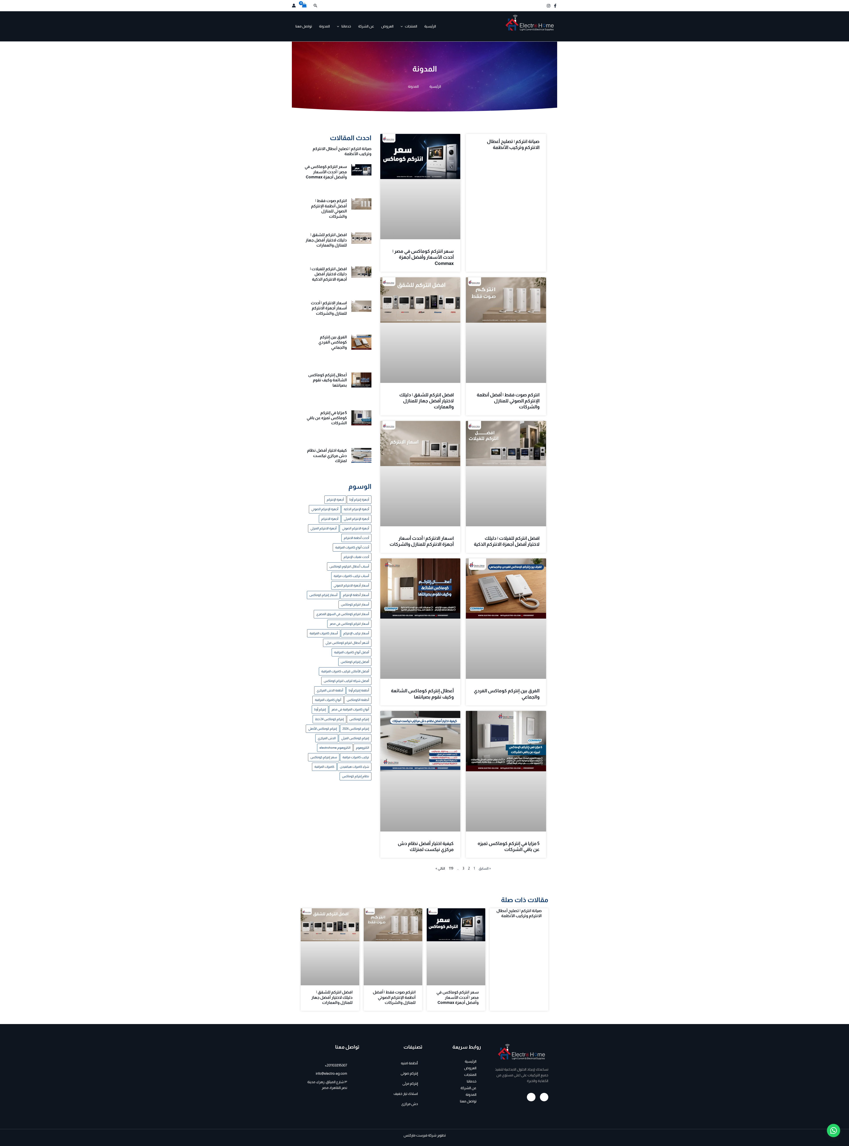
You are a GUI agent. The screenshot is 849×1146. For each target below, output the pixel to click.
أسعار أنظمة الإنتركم (356, 595)
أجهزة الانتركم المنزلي (323, 528)
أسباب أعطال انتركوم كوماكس (349, 566)
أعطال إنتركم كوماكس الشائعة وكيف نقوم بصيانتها (327, 380)
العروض (387, 26)
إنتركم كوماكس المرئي (355, 738)
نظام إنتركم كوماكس (355, 776)
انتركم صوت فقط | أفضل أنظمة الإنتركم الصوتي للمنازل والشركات (508, 400)
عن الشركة (366, 26)
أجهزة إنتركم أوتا (359, 499)
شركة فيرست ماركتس (419, 1135)
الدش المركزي (327, 738)
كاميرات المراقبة (324, 766)
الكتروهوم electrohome (334, 747)
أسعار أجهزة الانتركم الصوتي (351, 585)
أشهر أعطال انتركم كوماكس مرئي (347, 642)
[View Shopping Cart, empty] (304, 5)
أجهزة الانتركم (329, 519)
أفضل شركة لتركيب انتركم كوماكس (346, 681)
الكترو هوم (544, 34)
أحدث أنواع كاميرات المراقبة (352, 547)
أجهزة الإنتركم (335, 499)
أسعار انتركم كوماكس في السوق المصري (342, 614)
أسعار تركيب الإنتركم (356, 633)
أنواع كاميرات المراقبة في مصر (350, 709)
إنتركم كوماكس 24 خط (329, 719)
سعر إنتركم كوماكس (323, 757)
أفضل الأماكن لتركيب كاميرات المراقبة (345, 671)
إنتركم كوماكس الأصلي (322, 728)
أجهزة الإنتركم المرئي (356, 519)
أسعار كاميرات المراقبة (324, 633)
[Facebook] (555, 6)
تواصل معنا (303, 26)
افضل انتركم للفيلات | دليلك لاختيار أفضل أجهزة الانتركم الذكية (328, 274)
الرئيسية (430, 26)
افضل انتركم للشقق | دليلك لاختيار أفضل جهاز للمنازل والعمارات (426, 400)
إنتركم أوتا (320, 709)
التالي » (440, 868)
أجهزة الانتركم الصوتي (355, 528)
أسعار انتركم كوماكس (355, 604)
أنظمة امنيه (409, 1063)
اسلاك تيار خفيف (406, 1094)
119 (451, 868)
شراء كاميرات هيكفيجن (354, 766)
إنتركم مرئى (410, 1083)
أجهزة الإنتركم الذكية (356, 509)
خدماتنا (346, 26)
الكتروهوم (362, 747)
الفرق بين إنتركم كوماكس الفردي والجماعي (332, 342)
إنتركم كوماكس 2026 (355, 728)
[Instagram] (549, 6)
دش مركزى (409, 1104)
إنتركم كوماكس (359, 719)
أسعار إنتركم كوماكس (323, 595)
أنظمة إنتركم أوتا (359, 690)
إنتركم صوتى (409, 1073)
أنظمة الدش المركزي (330, 690)
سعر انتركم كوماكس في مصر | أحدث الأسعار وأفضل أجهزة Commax (423, 257)
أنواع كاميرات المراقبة (328, 700)
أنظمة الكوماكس (358, 700)
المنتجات (411, 26)
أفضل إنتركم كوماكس (355, 662)
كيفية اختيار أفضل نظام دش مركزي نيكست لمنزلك (327, 455)
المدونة (324, 26)
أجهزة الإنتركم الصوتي (324, 509)
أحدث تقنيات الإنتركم (356, 557)
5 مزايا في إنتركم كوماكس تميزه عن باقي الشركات (327, 418)
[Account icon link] (294, 6)
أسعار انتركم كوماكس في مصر (349, 623)
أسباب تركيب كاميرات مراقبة (351, 576)
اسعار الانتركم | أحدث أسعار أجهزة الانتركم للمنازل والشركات (329, 308)
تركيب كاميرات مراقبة (355, 757)
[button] (315, 5)
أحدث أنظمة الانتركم (356, 538)
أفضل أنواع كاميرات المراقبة (351, 652)
